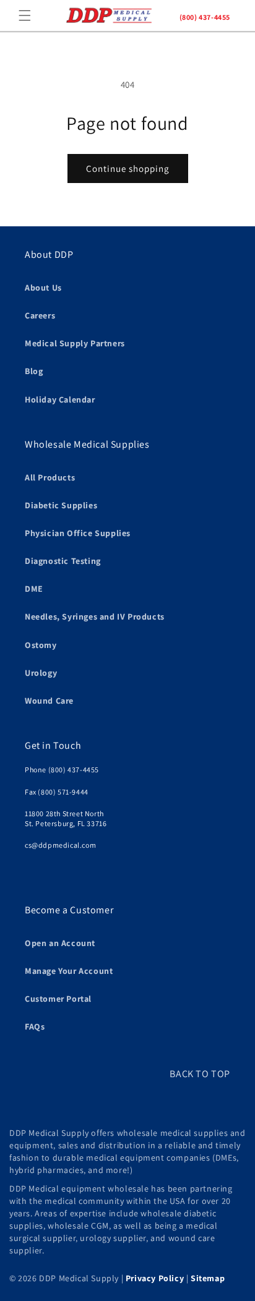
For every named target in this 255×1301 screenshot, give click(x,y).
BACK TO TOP (200, 1073)
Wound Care (49, 700)
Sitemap (208, 1278)
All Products (50, 477)
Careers (40, 315)
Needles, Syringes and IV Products (95, 616)
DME (34, 588)
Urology (41, 672)
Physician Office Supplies (78, 533)
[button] (24, 15)
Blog (34, 371)
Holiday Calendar (60, 399)
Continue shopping (128, 168)
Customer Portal (58, 998)
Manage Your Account (69, 970)
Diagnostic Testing (63, 560)
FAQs (35, 1026)
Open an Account (60, 943)
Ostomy (41, 644)
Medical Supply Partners (75, 343)
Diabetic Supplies (61, 505)
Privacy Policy (155, 1278)
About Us (43, 287)
